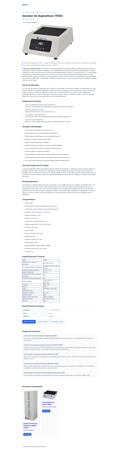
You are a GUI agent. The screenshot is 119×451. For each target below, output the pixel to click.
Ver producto (27, 434)
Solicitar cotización (29, 321)
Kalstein (25, 4)
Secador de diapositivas (32, 22)
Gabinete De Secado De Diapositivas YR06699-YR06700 (30, 425)
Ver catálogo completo (57, 321)
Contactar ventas (42, 321)
